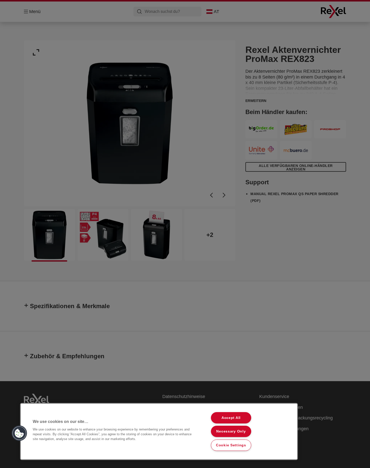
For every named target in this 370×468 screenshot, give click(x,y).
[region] (159, 431)
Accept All (231, 418)
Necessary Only (231, 431)
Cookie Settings (231, 445)
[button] (19, 433)
